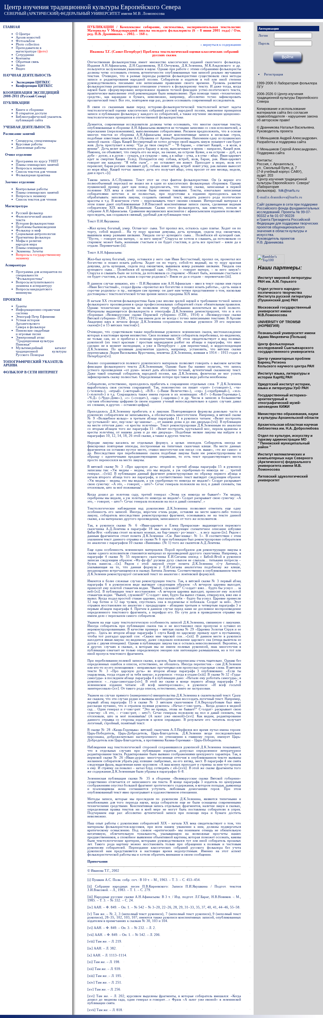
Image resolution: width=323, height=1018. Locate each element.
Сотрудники (25, 55)
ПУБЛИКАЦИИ (16, 103)
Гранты (21, 306)
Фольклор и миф (28, 230)
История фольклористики (35, 223)
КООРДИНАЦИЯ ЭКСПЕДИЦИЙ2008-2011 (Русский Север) (31, 94)
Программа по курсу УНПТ (37, 161)
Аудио (20, 65)
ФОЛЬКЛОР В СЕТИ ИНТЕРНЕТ (30, 372)
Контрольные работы (32, 189)
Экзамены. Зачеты (29, 251)
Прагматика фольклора (33, 237)
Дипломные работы (30, 147)
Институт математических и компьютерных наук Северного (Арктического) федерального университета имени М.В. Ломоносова (285, 461)
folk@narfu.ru (288, 190)
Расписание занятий (19, 134)
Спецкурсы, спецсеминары (36, 140)
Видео (20, 68)
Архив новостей (28, 37)
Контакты (23, 58)
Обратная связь (27, 61)
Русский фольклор (29, 213)
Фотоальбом (25, 41)
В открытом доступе (31, 113)
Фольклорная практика (33, 175)
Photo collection (27, 44)
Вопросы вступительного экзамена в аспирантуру (35, 283)
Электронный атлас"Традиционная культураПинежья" (35, 341)
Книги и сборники (30, 109)
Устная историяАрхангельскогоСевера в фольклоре (30, 323)
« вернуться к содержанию (220, 44)
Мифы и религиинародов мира (28, 242)
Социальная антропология (36, 234)
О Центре (23, 34)
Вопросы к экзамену (31, 168)
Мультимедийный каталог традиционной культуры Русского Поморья (41, 351)
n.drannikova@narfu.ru (284, 197)
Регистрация (273, 74)
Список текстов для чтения (36, 171)
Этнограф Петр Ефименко (35, 316)
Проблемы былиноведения (36, 227)
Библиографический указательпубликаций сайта (39, 118)
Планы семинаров (29, 248)
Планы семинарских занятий (37, 164)
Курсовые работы (29, 144)
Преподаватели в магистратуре (32, 49)
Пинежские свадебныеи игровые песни (33, 332)
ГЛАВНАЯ (11, 27)
